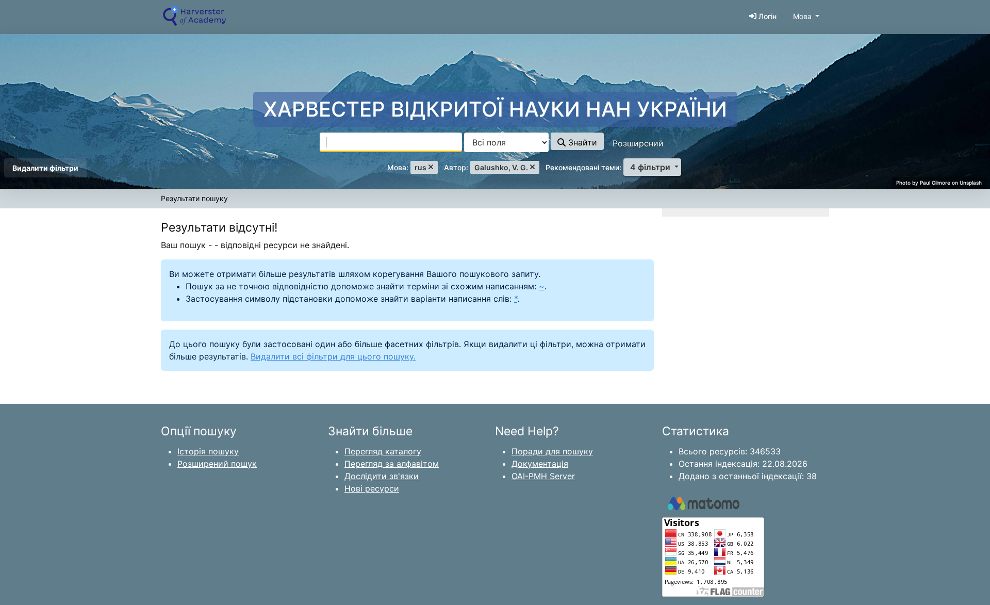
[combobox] (391, 142)
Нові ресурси (371, 488)
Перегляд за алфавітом (391, 464)
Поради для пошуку (552, 451)
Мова (802, 16)
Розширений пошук (217, 464)
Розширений (638, 143)
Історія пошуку (208, 451)
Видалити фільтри (45, 167)
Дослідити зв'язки (381, 476)
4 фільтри (650, 167)
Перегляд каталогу (382, 451)
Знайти (581, 142)
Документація (540, 464)
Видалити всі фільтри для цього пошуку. (333, 356)
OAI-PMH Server (543, 476)
